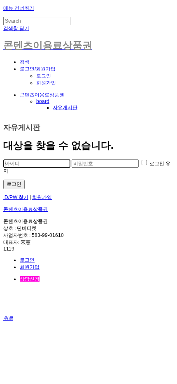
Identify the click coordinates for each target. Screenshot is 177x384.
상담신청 (30, 279)
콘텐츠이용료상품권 (42, 95)
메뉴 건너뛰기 (18, 8)
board (42, 101)
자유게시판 (65, 107)
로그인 (43, 76)
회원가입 (46, 83)
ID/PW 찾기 (15, 197)
